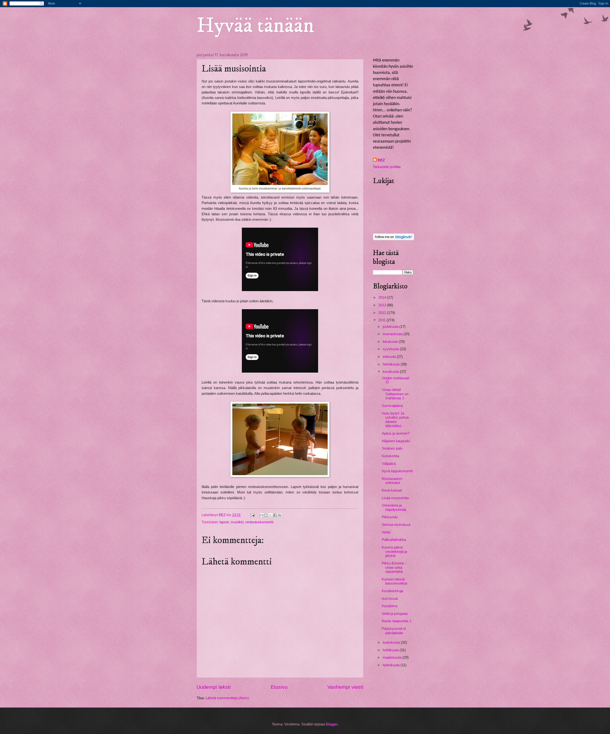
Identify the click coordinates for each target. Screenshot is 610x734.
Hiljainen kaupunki (396, 441)
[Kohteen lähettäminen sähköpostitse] (261, 515)
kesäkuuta (391, 372)
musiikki (237, 522)
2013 (382, 305)
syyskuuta (391, 349)
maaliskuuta (392, 657)
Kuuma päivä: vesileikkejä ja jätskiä (394, 551)
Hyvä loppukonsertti (397, 471)
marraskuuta (393, 334)
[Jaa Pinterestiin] (279, 515)
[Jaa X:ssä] (270, 515)
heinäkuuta (392, 364)
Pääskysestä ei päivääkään (394, 631)
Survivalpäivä (392, 406)
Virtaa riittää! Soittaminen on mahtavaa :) (395, 394)
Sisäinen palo (392, 448)
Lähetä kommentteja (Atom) (227, 698)
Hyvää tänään (255, 25)
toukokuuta (392, 642)
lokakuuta (391, 342)
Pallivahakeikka (394, 540)
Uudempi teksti (214, 687)
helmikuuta (392, 665)
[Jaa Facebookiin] (275, 515)
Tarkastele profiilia (387, 167)
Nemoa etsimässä (396, 525)
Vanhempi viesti (345, 687)
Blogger (331, 724)
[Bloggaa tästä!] (266, 515)
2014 (382, 297)
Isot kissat (390, 599)
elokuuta (390, 357)
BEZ (381, 160)
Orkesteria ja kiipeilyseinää (394, 507)
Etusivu (279, 687)
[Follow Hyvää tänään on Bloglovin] (393, 239)
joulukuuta (391, 327)
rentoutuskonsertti (259, 522)
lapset (224, 522)
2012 (382, 313)
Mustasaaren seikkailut (392, 481)
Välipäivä (389, 464)
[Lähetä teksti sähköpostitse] (252, 515)
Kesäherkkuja (392, 591)
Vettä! (386, 532)
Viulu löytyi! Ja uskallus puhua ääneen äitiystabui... (395, 419)
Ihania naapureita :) (396, 621)
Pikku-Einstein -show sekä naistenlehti (394, 567)
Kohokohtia (390, 456)
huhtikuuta (391, 650)
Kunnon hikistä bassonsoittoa (394, 581)
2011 (382, 320)
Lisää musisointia (395, 498)
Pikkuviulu (390, 517)
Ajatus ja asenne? (395, 433)
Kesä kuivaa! (392, 490)
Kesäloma (389, 606)
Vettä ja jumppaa (394, 614)
